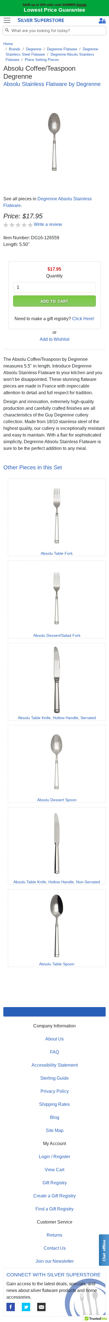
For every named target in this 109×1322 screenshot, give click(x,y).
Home (8, 44)
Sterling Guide (54, 1078)
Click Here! (83, 318)
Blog (54, 1117)
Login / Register (54, 1156)
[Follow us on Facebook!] (10, 1307)
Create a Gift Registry (54, 1195)
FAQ (54, 1052)
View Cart (54, 1169)
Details (82, 4)
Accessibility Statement (55, 1065)
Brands (14, 49)
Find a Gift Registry (54, 1209)
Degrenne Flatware (62, 49)
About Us (54, 1039)
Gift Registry (54, 1182)
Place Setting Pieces (42, 60)
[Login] (102, 21)
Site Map (54, 1130)
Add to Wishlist (54, 339)
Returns (54, 1235)
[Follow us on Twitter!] (26, 1307)
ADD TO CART (54, 301)
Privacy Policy (55, 1091)
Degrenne (33, 49)
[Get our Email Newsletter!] (41, 1307)
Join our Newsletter (54, 1261)
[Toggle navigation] (7, 20)
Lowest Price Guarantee (54, 10)
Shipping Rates (54, 1104)
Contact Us (55, 1248)
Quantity (54, 275)
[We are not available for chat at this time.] (103, 1250)
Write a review (48, 224)
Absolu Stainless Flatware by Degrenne (52, 84)
